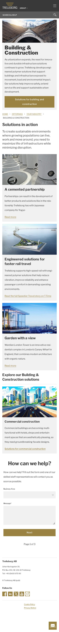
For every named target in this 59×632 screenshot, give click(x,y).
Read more (10, 217)
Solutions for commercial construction (25, 448)
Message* (7, 503)
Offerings (17, 114)
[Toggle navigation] (54, 5)
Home (5, 114)
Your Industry (34, 114)
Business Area (9, 489)
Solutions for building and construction (29, 101)
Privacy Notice (30, 608)
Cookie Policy (29, 604)
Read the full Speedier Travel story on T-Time (28, 296)
